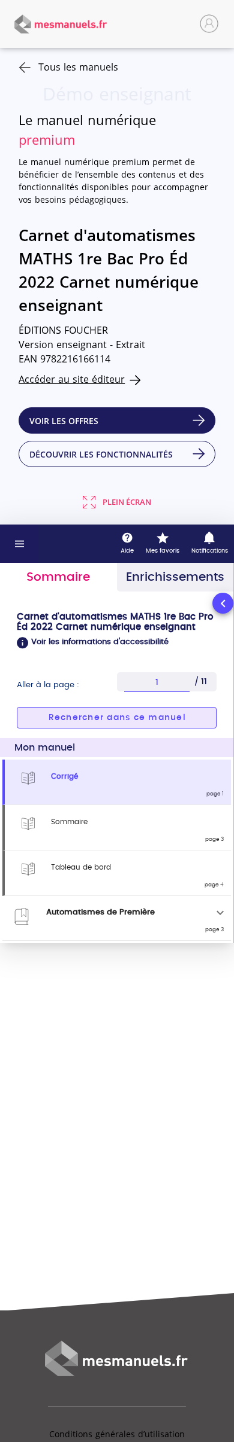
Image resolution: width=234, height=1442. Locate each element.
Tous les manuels (78, 67)
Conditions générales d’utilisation (117, 1434)
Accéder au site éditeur (72, 379)
